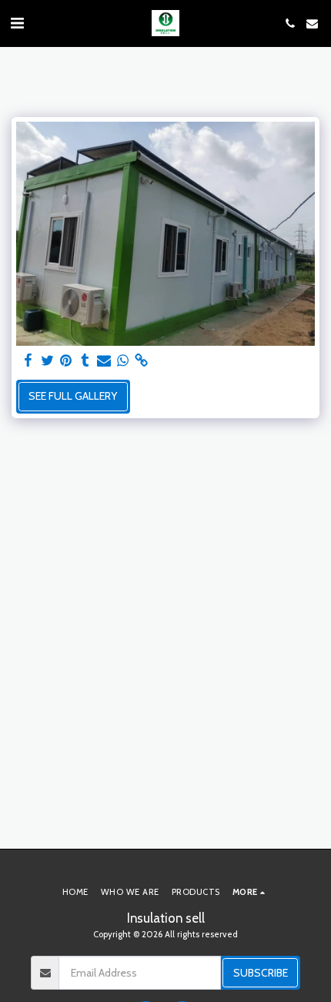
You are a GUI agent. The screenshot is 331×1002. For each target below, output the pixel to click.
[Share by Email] (104, 361)
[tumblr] (85, 361)
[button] (17, 23)
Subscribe (260, 973)
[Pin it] (66, 361)
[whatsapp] (123, 361)
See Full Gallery (72, 396)
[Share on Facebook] (28, 361)
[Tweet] (48, 361)
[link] (142, 361)
